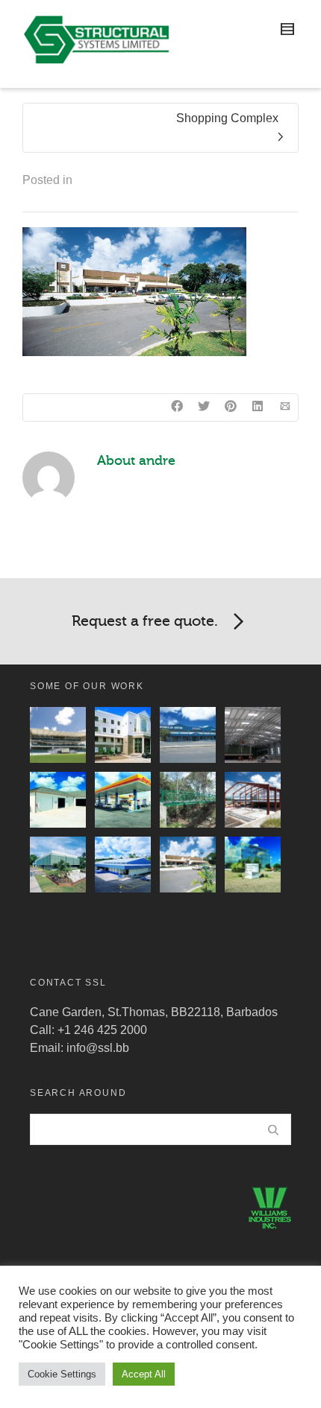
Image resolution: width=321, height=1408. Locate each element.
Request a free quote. (145, 621)
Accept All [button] (144, 1374)
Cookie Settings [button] (62, 1374)
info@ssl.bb (97, 1047)
